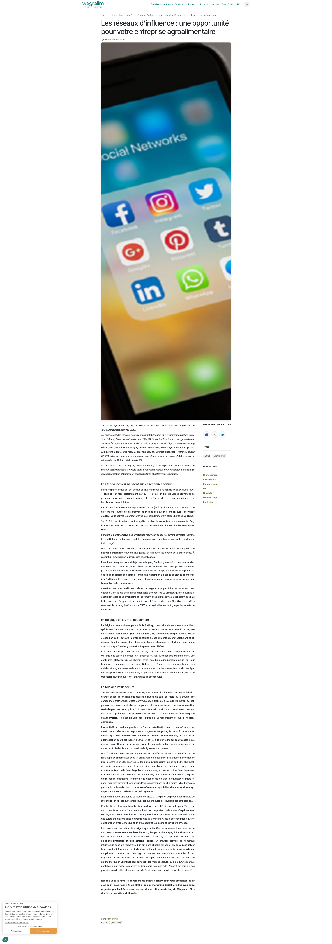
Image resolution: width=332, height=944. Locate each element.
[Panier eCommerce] (247, 4)
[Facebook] (206, 434)
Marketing (124, 15)
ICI (135, 893)
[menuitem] (162, 4)
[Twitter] (214, 434)
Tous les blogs (109, 15)
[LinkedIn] (222, 434)
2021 (107, 922)
